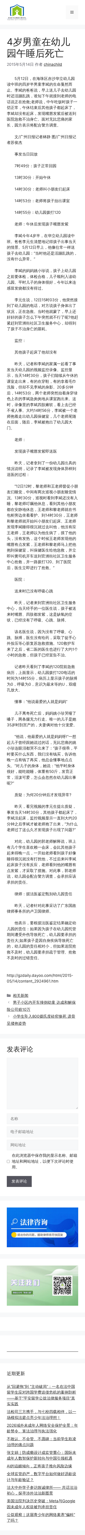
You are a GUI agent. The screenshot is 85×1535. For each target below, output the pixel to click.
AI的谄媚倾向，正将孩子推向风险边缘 (39, 1466)
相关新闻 (20, 995)
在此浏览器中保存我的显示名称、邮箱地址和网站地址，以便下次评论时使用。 (44, 1161)
